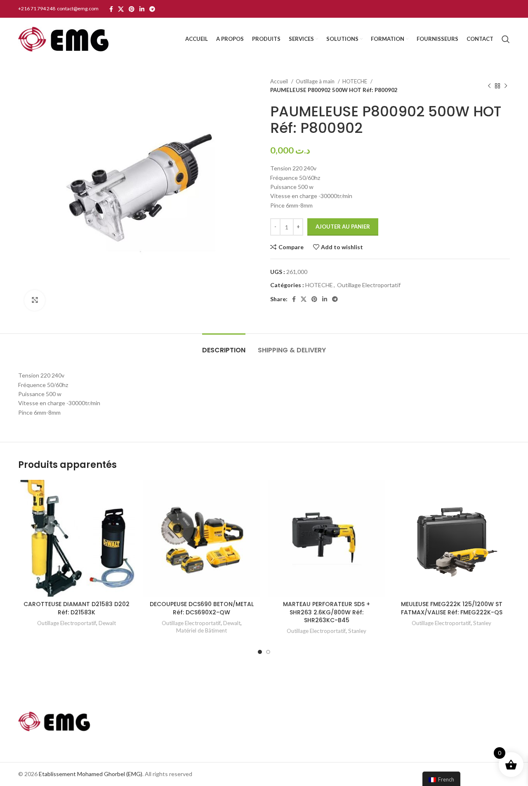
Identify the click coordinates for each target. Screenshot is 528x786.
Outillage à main (316, 81)
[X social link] (121, 9)
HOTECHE (355, 81)
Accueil (279, 81)
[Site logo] (63, 38)
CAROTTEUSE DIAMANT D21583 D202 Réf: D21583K (77, 608)
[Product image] (451, 538)
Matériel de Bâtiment (201, 630)
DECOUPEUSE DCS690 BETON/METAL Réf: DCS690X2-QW (202, 608)
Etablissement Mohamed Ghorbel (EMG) (90, 773)
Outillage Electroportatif (369, 284)
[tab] (223, 346)
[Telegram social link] (152, 9)
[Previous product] (489, 86)
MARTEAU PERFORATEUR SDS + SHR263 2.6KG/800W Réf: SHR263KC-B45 (326, 612)
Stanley (357, 631)
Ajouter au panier (343, 226)
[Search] (505, 39)
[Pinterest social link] (131, 9)
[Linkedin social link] (142, 9)
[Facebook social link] (111, 9)
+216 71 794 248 (37, 8)
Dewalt (107, 623)
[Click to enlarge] (34, 300)
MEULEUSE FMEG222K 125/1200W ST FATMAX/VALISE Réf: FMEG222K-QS (451, 608)
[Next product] (506, 86)
